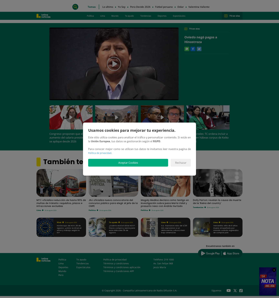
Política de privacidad (99, 152)
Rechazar (180, 162)
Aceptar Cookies (128, 162)
